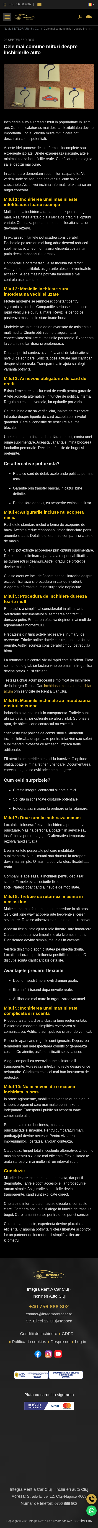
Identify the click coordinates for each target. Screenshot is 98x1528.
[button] (91, 4)
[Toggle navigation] (7, 17)
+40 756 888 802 (49, 1307)
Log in (80, 1341)
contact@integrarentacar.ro (49, 1314)
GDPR (68, 1333)
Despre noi (60, 1341)
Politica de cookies (29, 1341)
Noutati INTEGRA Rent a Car (21, 28)
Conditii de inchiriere (38, 1333)
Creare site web (62, 1521)
